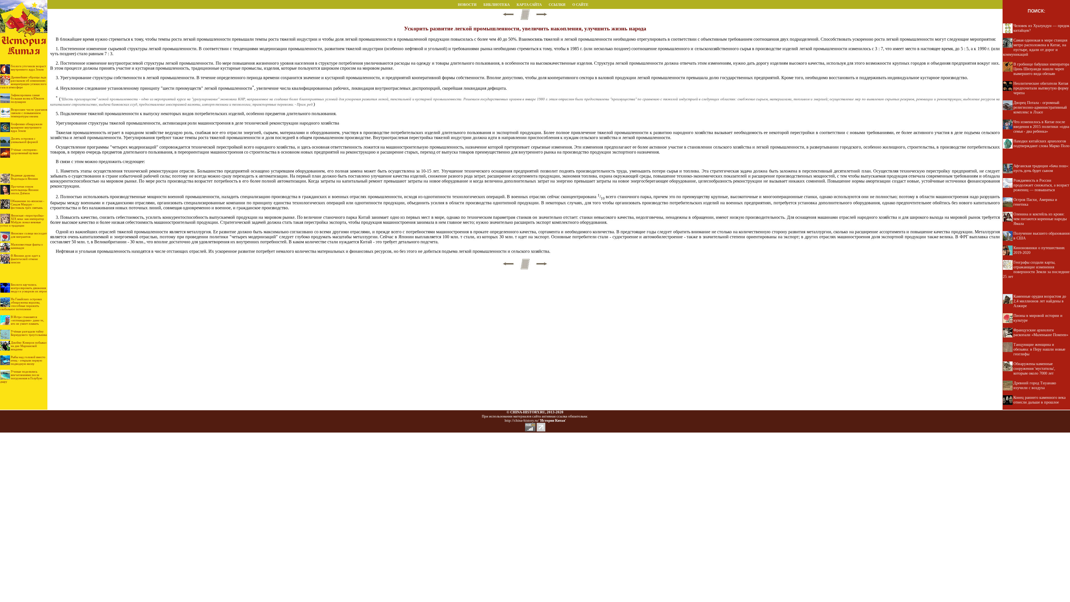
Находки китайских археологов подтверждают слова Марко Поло (1041, 143)
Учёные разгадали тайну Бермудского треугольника (29, 333)
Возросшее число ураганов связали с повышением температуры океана (29, 113)
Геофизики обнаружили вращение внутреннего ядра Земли (26, 127)
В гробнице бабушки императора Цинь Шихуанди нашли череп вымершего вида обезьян (1041, 69)
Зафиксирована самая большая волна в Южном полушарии (27, 98)
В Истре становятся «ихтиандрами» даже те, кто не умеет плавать (27, 320)
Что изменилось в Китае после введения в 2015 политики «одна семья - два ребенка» (1041, 126)
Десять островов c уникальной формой (24, 140)
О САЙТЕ (580, 5)
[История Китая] (23, 7)
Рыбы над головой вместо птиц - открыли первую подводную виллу (28, 360)
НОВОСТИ (467, 5)
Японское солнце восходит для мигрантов (29, 235)
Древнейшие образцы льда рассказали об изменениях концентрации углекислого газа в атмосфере (23, 82)
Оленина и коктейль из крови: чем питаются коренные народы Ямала (1040, 219)
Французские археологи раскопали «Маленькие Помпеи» (1040, 332)
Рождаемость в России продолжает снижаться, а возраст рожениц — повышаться (1041, 185)
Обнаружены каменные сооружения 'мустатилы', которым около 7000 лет (1034, 368)
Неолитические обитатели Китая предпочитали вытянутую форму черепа (1041, 88)
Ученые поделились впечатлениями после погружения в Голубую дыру (21, 376)
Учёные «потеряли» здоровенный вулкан (24, 151)
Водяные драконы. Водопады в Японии (24, 177)
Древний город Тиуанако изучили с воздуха (1034, 385)
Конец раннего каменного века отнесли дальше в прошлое (1039, 399)
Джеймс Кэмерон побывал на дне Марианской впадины (28, 346)
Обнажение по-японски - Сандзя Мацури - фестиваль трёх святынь (27, 204)
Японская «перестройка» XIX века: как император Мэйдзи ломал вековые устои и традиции (22, 220)
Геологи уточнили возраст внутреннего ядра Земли (28, 67)
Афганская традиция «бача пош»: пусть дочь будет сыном (1041, 168)
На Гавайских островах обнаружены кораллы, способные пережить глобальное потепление (21, 304)
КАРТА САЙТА (529, 5)
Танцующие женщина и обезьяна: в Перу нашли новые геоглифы (1039, 349)
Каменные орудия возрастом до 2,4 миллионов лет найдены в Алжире (1039, 301)
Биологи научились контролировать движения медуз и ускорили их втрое (29, 288)
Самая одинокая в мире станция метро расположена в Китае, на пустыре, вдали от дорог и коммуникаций (1035, 47)
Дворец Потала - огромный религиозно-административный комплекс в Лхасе (1040, 107)
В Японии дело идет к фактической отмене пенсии (25, 259)
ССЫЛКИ (557, 5)
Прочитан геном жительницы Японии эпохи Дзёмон (24, 190)
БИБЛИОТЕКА (496, 5)
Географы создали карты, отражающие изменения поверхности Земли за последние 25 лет (1036, 269)
